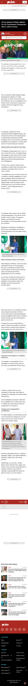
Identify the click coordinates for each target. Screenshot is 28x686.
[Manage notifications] (25, 683)
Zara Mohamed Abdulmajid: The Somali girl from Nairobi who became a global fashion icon (17, 579)
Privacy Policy (20, 652)
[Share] (25, 33)
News (5, 5)
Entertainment (5, 643)
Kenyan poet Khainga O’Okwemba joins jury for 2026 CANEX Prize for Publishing (17, 570)
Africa (8, 5)
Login (24, 2)
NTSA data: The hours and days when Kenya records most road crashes (16, 596)
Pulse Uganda (5, 673)
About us (3, 652)
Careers (18, 643)
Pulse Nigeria (4, 667)
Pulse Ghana (4, 670)
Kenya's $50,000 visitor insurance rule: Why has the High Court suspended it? (17, 605)
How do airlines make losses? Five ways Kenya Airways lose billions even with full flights (17, 613)
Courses (18, 646)
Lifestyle (3, 646)
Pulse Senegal (20, 667)
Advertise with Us (5, 656)
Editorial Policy (20, 655)
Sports (18, 640)
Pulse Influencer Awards (20, 659)
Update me (4, 506)
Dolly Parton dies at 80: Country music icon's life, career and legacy (17, 587)
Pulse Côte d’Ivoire (19, 671)
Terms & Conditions (6, 660)
